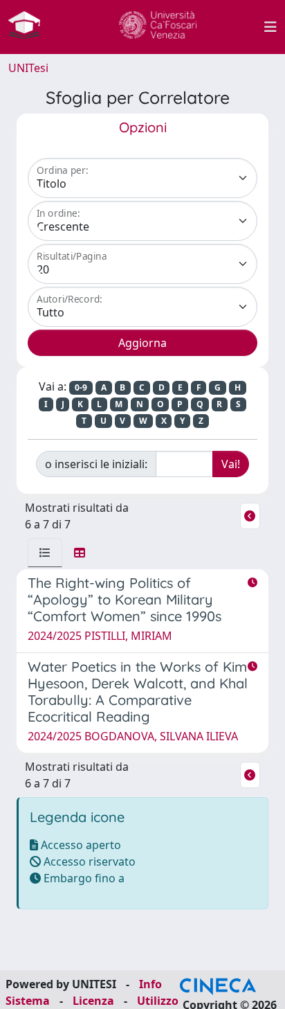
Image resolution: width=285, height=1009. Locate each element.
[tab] (45, 552)
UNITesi (28, 67)
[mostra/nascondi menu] (270, 27)
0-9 (81, 387)
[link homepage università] (158, 27)
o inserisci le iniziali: (96, 464)
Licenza (93, 1000)
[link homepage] (29, 27)
